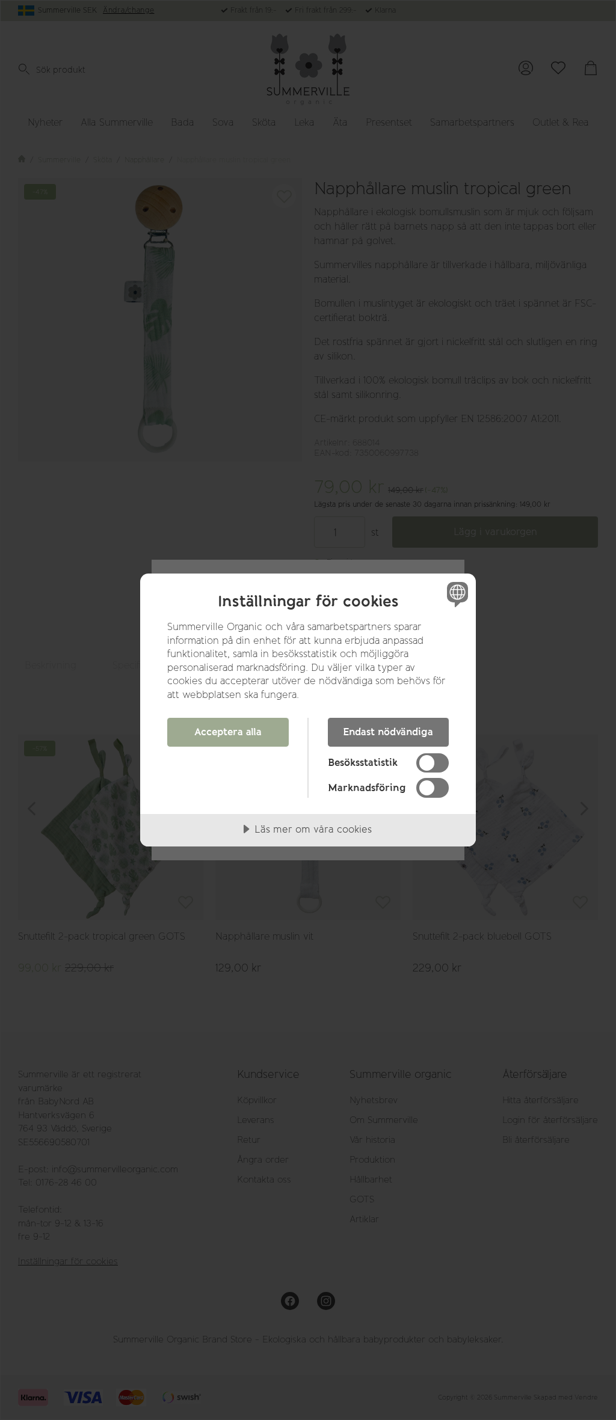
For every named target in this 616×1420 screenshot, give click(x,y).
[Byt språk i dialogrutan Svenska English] (456, 594)
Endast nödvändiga (388, 732)
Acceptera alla (228, 732)
